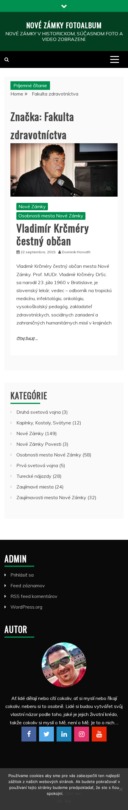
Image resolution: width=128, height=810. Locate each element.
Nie (68, 801)
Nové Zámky (32, 206)
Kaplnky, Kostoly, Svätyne (43, 423)
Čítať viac (73, 793)
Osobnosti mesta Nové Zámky (50, 216)
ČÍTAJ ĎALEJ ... (27, 339)
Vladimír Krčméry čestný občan (52, 234)
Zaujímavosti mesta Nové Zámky (51, 497)
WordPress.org (26, 607)
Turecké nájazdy (33, 476)
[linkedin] (64, 734)
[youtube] (99, 734)
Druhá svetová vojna (38, 412)
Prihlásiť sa (22, 575)
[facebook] (28, 734)
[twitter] (46, 734)
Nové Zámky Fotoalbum (64, 25)
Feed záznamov (27, 585)
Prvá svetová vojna (37, 465)
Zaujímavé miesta (35, 487)
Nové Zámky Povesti (38, 444)
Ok (59, 801)
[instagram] (81, 734)
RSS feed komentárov (33, 596)
